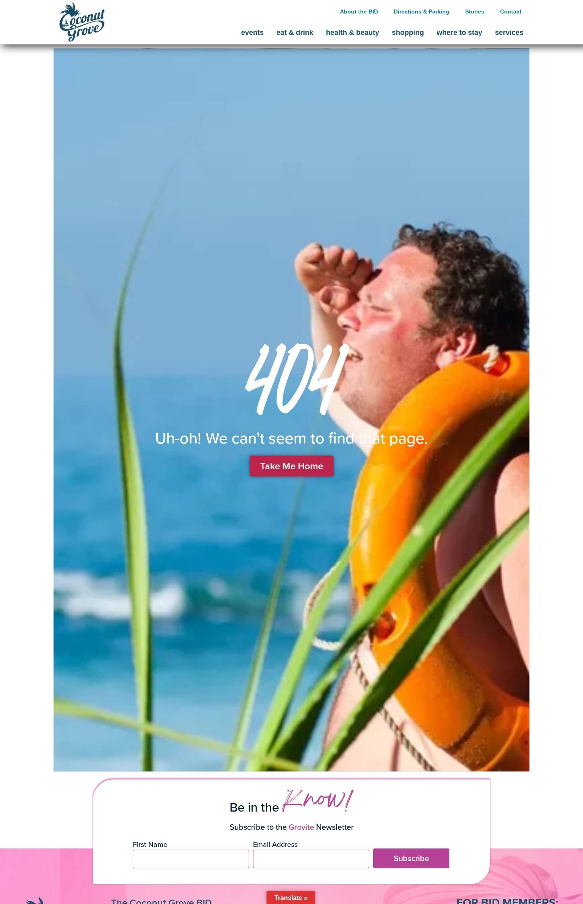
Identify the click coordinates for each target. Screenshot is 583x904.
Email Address (275, 845)
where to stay (459, 32)
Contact (511, 11)
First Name (150, 845)
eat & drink (294, 32)
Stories (474, 11)
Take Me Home (291, 466)
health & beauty (352, 32)
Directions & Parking (421, 11)
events (252, 32)
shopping (408, 32)
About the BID (359, 11)
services (509, 32)
